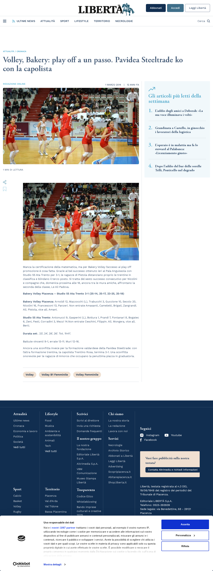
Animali (50, 440)
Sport (64, 21)
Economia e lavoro (25, 431)
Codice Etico (85, 496)
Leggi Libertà (197, 7)
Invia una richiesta (88, 425)
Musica (49, 425)
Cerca (201, 21)
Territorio (102, 21)
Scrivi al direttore (88, 420)
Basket (17, 501)
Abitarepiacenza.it (120, 477)
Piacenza (50, 495)
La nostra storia (118, 420)
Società (18, 441)
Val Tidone (51, 506)
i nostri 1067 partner (63, 527)
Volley (30, 374)
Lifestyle (81, 21)
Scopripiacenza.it (119, 471)
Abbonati (156, 7)
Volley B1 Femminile (55, 374)
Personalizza (183, 535)
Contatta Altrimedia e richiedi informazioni (173, 469)
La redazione (116, 425)
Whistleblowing (87, 501)
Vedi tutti (19, 447)
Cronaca (21, 51)
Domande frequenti (89, 431)
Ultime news (21, 420)
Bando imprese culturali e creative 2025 (89, 511)
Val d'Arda (51, 501)
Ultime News (26, 21)
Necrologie (124, 21)
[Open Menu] (4, 21)
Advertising (115, 466)
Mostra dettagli (52, 564)
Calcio (17, 495)
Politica (18, 436)
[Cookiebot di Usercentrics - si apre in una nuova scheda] (21, 564)
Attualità (47, 21)
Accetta (185, 524)
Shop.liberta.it (117, 482)
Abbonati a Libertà (120, 455)
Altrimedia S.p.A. (87, 463)
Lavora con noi (118, 431)
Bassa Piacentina (56, 511)
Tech (48, 445)
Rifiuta (185, 546)
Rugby (17, 511)
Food (48, 420)
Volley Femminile (87, 374)
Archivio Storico (118, 450)
